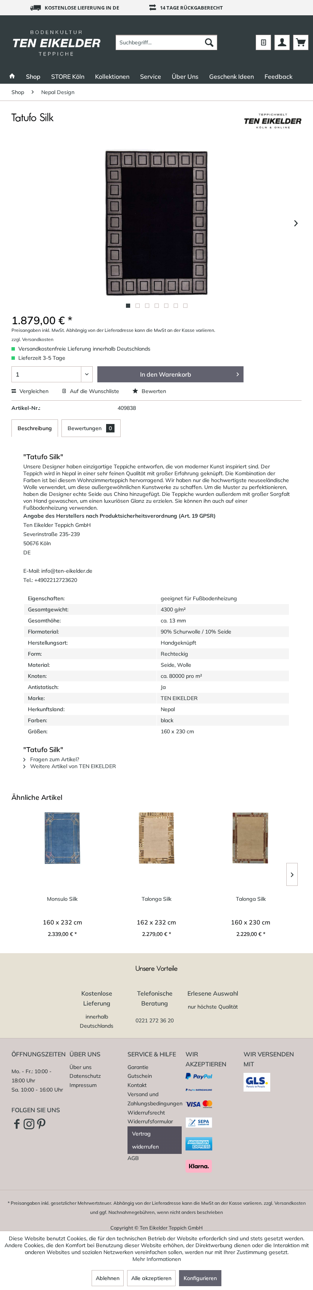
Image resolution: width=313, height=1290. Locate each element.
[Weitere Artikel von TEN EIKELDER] (273, 125)
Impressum (83, 1085)
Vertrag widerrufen (145, 1140)
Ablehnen (107, 1278)
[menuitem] (167, 42)
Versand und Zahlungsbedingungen (154, 1099)
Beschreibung (35, 428)
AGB (133, 1158)
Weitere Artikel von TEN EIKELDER (72, 766)
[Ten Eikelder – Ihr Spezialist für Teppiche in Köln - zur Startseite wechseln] (57, 42)
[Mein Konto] (282, 42)
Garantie (137, 1067)
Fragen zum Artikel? (54, 759)
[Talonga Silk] (156, 838)
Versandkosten (290, 1203)
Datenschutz (85, 1075)
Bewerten (153, 391)
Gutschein (139, 1075)
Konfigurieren (200, 1278)
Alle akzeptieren (151, 1278)
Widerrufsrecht (146, 1112)
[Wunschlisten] (263, 42)
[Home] (12, 76)
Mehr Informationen (156, 1259)
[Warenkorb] (300, 42)
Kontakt (137, 1085)
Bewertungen (90, 428)
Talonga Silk (156, 898)
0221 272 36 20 (155, 1020)
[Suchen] (209, 42)
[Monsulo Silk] (62, 838)
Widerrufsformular (150, 1121)
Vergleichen (33, 391)
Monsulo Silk (62, 898)
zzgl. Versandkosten (32, 339)
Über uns (80, 1067)
